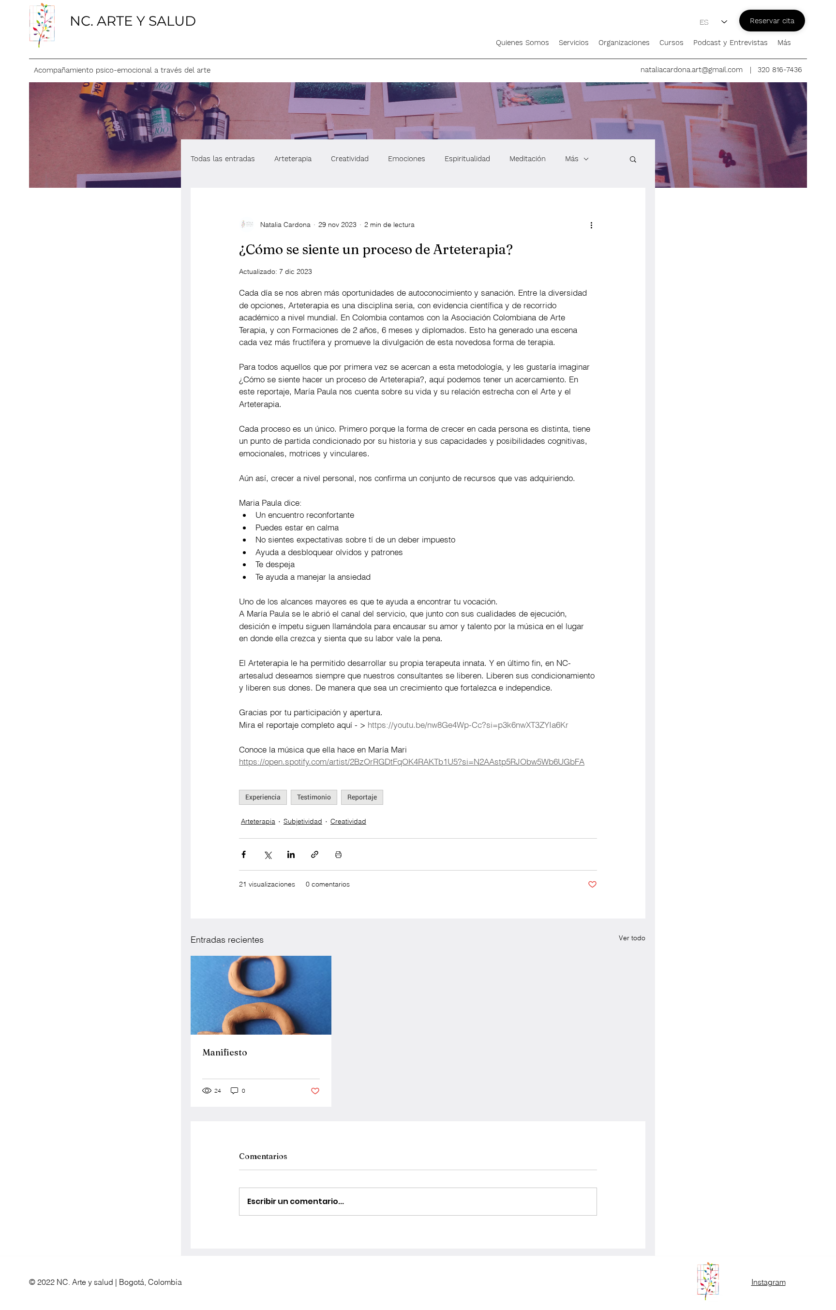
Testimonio (314, 797)
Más (572, 158)
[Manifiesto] (261, 995)
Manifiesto (224, 1052)
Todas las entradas (223, 158)
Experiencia (263, 797)
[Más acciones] (591, 224)
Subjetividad (303, 821)
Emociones (406, 158)
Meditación (527, 158)
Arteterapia (293, 158)
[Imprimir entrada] (338, 854)
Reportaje (362, 797)
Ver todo (632, 938)
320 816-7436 (780, 69)
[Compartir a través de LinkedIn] (291, 854)
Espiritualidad (467, 158)
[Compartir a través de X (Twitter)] (267, 854)
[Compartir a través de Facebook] (243, 854)
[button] (633, 159)
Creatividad (350, 158)
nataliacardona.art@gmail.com (692, 69)
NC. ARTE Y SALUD (132, 21)
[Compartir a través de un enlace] (314, 854)
